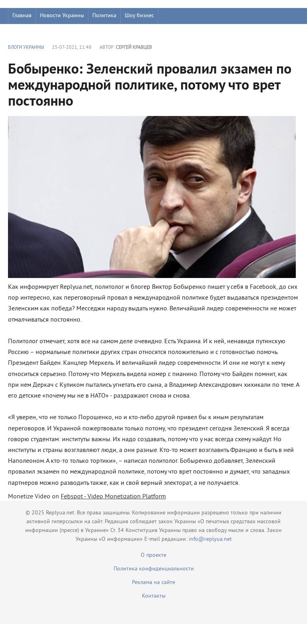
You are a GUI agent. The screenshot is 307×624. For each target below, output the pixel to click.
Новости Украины (62, 15)
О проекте (153, 555)
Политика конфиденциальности (154, 569)
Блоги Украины (26, 48)
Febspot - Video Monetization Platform (113, 497)
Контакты (153, 596)
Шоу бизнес (139, 15)
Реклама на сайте (153, 582)
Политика (104, 15)
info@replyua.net (210, 539)
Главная (22, 15)
